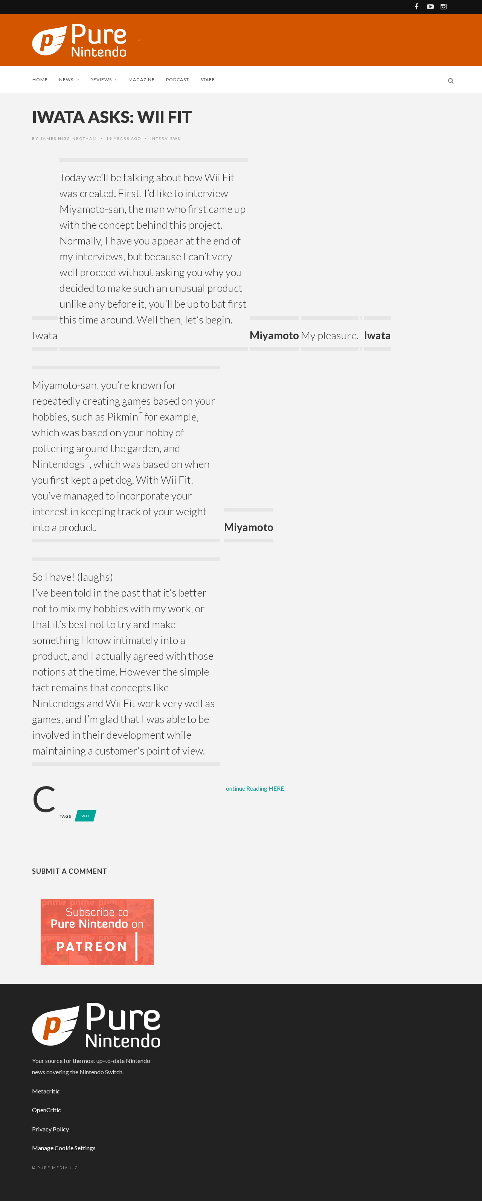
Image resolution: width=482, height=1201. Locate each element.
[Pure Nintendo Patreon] (97, 931)
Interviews (165, 138)
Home (40, 79)
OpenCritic (46, 1109)
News (66, 79)
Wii (85, 816)
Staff (207, 79)
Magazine (141, 79)
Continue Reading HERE (255, 788)
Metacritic (46, 1091)
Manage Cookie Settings (64, 1147)
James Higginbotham (68, 138)
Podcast (177, 79)
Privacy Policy (50, 1129)
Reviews (101, 79)
